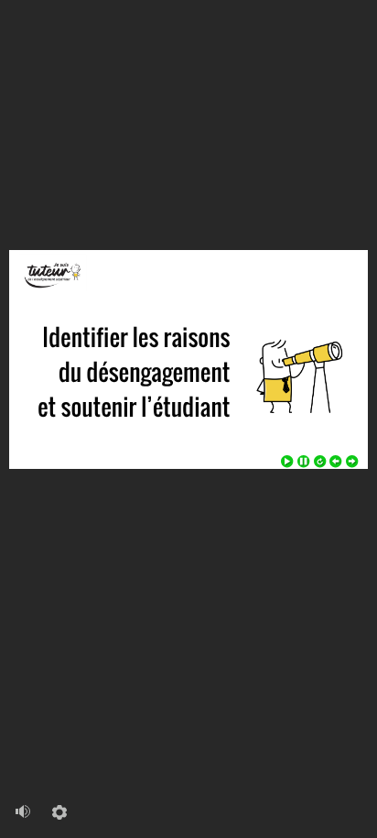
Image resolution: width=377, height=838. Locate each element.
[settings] (59, 808)
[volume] (23, 808)
